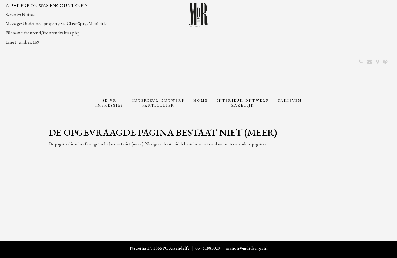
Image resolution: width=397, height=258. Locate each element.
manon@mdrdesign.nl (247, 248)
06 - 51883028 (207, 248)
